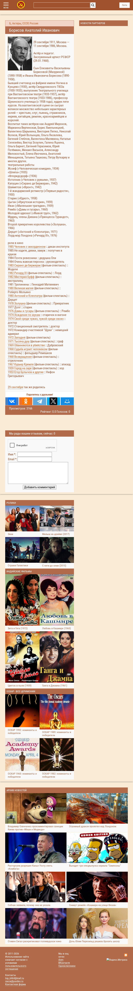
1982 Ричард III (17, 273)
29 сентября (15, 387)
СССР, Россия (30, 23)
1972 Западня (16, 337)
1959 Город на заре (20, 368)
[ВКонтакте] (11, 401)
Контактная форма (15, 984)
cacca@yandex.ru (14, 981)
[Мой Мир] (67, 401)
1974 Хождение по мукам (24, 315)
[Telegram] (39, 401)
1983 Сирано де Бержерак (24, 265)
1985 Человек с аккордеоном (26, 246)
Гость (124, 5)
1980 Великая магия (20, 288)
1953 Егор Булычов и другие (25, 372)
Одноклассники (66, 965)
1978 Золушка (16, 303)
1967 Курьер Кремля (21, 364)
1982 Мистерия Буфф (21, 277)
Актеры (16, 23)
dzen (60, 959)
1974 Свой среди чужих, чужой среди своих (36, 319)
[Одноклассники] (25, 401)
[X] (53, 401)
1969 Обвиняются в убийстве (26, 345)
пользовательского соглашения (15, 967)
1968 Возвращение (20, 357)
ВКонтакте (64, 962)
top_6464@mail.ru (14, 978)
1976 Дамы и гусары (21, 311)
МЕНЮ (5, 8)
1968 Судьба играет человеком (27, 349)
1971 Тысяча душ (18, 341)
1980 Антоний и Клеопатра (25, 296)
